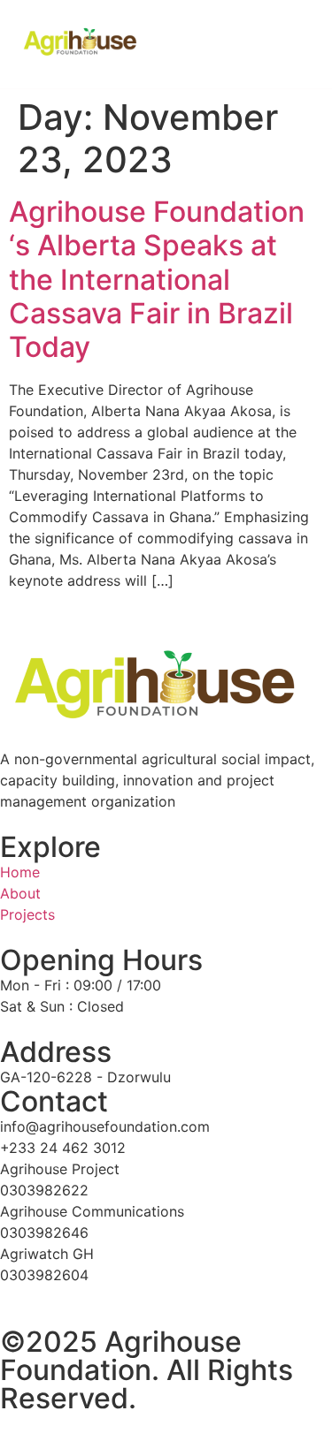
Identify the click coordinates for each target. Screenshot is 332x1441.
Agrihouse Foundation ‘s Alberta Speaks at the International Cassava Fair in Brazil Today (157, 279)
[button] (289, 43)
